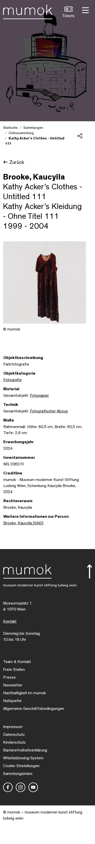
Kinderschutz (14, 742)
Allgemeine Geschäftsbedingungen (33, 709)
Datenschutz (14, 735)
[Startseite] (27, 11)
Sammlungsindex (17, 774)
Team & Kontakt (17, 662)
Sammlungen (33, 128)
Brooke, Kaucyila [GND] (23, 523)
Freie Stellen (14, 670)
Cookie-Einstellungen (21, 766)
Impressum (13, 727)
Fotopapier (39, 396)
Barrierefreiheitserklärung (25, 750)
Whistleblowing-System (23, 758)
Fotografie (12, 380)
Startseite (10, 128)
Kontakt (9, 621)
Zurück (16, 162)
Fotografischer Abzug (49, 411)
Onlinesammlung (21, 133)
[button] (68, 13)
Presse (9, 677)
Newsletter (12, 685)
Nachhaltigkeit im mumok (24, 693)
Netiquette (12, 701)
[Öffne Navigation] (85, 10)
